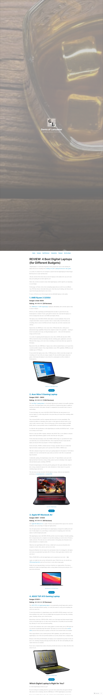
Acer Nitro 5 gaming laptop (38, 403)
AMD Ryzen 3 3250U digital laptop (40, 306)
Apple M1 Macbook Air (37, 523)
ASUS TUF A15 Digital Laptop (51, 675)
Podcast (60, 253)
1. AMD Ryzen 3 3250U (39, 297)
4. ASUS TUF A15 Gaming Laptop (44, 596)
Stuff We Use (45, 253)
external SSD (49, 474)
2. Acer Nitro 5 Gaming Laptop (43, 394)
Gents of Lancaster (51, 129)
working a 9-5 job (50, 268)
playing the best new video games (63, 268)
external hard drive (40, 474)
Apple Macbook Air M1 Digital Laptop (51, 588)
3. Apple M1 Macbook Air (40, 515)
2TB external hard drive (34, 562)
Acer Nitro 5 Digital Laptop (51, 506)
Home (33, 253)
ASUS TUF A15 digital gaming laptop (40, 605)
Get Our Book (67, 253)
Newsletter (54, 253)
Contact (39, 253)
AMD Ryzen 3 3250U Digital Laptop (51, 386)
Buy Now (51, 390)
